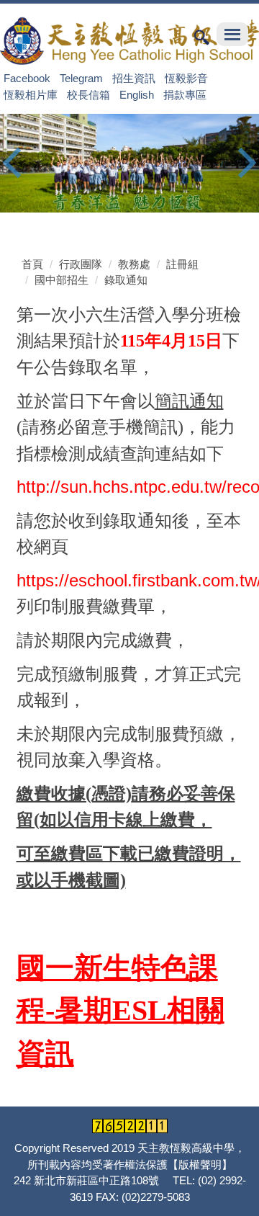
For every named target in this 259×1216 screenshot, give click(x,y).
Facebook (27, 78)
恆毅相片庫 (31, 94)
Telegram (81, 78)
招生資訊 (133, 78)
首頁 (32, 264)
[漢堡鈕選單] (232, 34)
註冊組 (182, 264)
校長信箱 (88, 94)
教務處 (134, 264)
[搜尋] (201, 36)
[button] (18, 163)
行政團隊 (80, 264)
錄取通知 (125, 280)
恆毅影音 (186, 78)
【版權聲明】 (200, 1164)
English (136, 94)
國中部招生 (61, 280)
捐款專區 (184, 94)
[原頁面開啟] (129, 163)
